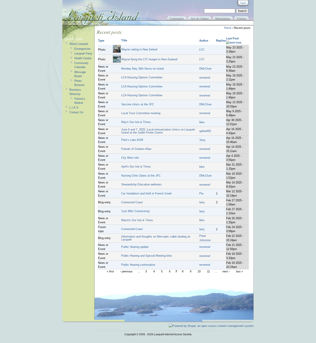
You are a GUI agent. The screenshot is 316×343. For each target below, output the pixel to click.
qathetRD (205, 131)
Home (227, 27)
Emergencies (82, 48)
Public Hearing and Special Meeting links (146, 255)
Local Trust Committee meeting (140, 113)
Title (124, 40)
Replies (221, 40)
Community (177, 18)
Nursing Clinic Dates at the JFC (141, 175)
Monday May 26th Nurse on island (142, 68)
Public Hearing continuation (138, 264)
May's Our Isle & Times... (137, 122)
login (243, 3)
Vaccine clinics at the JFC (137, 104)
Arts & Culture (199, 18)
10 (199, 271)
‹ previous (126, 271)
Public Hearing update (135, 246)
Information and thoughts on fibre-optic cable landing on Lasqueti (155, 238)
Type (101, 40)
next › (226, 271)
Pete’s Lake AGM (132, 139)
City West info (130, 157)
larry (202, 202)
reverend (204, 77)
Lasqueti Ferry (83, 53)
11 (208, 271)
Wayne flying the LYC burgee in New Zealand (149, 59)
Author (203, 40)
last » (239, 271)
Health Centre (82, 58)
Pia (201, 193)
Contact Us (76, 112)
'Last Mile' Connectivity (135, 211)
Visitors (241, 18)
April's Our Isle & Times (136, 166)
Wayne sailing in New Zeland (139, 49)
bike (201, 122)
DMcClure (205, 68)
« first (110, 271)
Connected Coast (132, 202)
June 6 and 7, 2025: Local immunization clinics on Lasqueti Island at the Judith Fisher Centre (158, 131)
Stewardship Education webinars (141, 184)
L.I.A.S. (74, 107)
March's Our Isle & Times (137, 220)
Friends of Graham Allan (136, 149)
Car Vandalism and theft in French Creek (146, 193)
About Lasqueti (78, 43)
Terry (202, 140)
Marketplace (222, 18)
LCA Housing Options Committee (141, 77)
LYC (201, 49)
